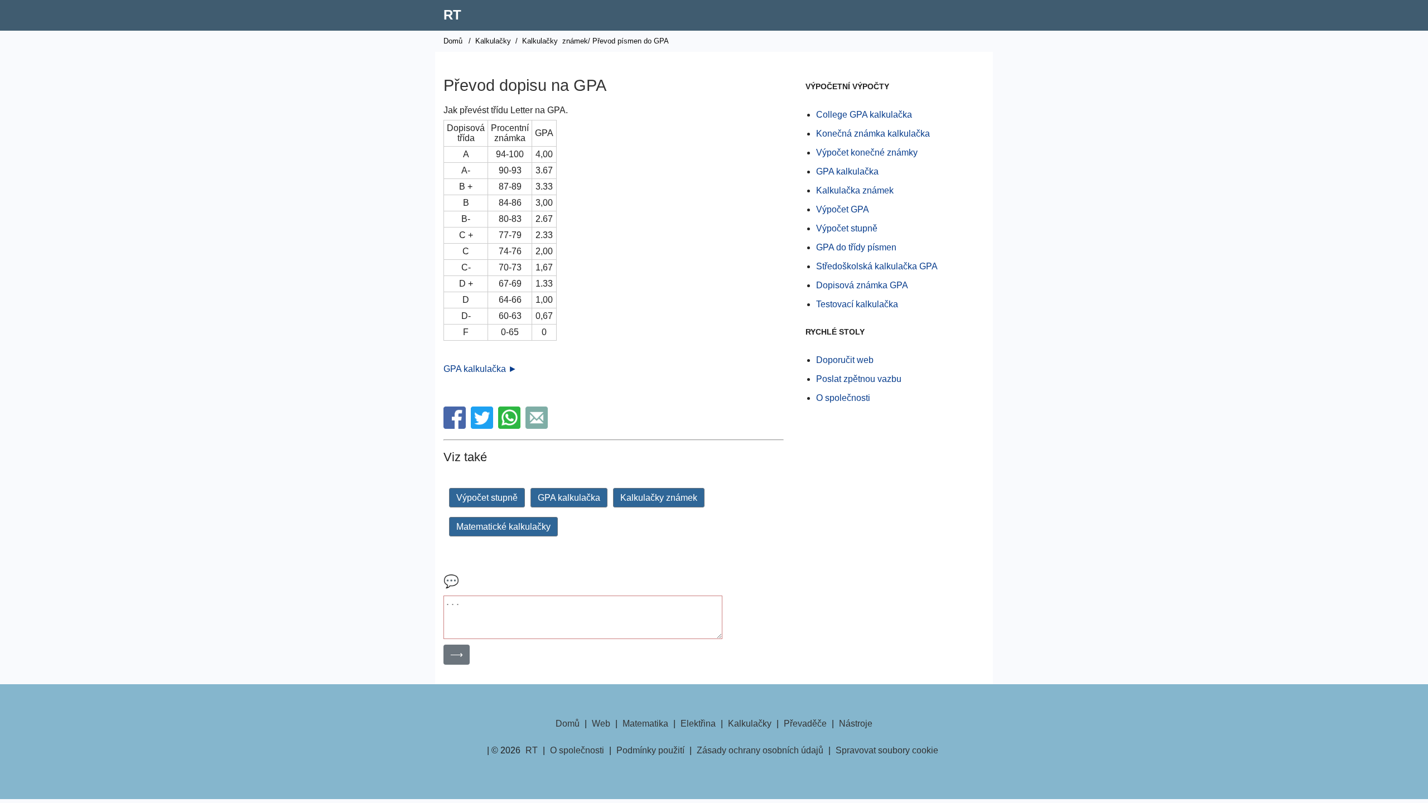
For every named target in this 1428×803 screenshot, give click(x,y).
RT (452, 14)
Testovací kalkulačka (857, 304)
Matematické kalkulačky (503, 526)
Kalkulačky (493, 41)
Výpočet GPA (842, 209)
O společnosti (843, 398)
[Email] (538, 425)
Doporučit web (845, 360)
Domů (452, 41)
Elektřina (698, 723)
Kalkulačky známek (658, 497)
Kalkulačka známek (855, 190)
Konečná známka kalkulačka (873, 133)
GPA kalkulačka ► (480, 369)
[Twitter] (483, 425)
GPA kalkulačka (569, 497)
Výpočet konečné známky (867, 152)
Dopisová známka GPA (862, 285)
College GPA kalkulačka (864, 114)
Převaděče (805, 723)
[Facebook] (456, 425)
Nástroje (855, 723)
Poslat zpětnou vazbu (858, 379)
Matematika (645, 723)
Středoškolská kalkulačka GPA (877, 266)
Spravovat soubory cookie (887, 750)
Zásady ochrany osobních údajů (760, 750)
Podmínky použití (650, 750)
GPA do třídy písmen (856, 247)
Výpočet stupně (487, 497)
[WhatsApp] (510, 425)
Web (601, 723)
